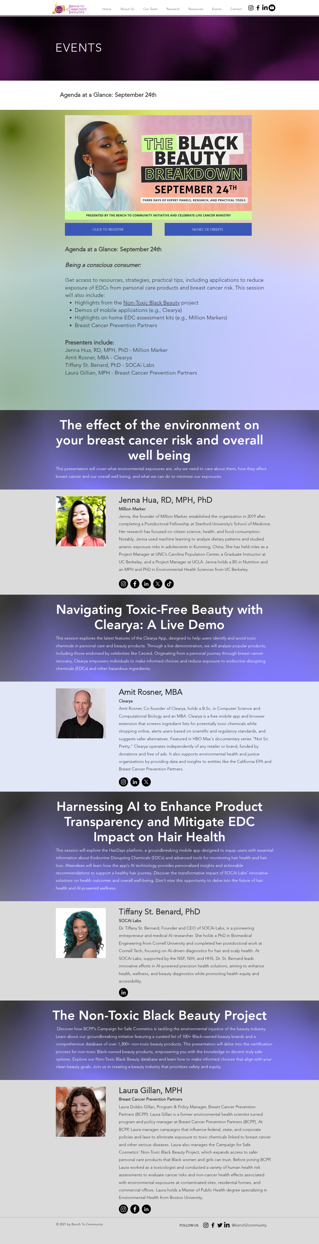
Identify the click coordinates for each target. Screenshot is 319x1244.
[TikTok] (169, 583)
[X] (157, 583)
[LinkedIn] (265, 7)
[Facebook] (258, 7)
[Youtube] (272, 7)
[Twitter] (219, 1225)
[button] (126, 9)
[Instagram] (251, 7)
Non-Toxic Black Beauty (151, 303)
